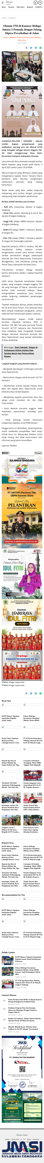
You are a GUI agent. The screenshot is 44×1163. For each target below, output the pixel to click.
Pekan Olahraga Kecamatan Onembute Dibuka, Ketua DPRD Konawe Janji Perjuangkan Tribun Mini (32, 718)
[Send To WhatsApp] (40, 48)
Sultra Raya (22, 40)
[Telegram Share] (36, 48)
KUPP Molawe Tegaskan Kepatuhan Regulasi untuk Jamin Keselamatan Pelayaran (10, 718)
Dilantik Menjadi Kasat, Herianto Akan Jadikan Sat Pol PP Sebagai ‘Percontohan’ (23, 1028)
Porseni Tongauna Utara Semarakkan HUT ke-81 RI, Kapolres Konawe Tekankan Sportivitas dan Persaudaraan (32, 785)
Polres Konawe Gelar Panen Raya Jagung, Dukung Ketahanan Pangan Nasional (30, 830)
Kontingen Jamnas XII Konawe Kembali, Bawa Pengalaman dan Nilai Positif (10, 808)
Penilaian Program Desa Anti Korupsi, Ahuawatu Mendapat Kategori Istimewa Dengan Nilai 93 (22, 1010)
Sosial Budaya (36, 37)
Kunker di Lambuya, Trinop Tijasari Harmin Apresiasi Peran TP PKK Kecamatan (24, 1020)
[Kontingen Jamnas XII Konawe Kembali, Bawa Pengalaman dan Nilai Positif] (11, 798)
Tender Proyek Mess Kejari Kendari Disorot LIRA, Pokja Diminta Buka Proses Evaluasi (31, 808)
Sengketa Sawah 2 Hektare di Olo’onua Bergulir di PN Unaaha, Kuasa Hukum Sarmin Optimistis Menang (10, 830)
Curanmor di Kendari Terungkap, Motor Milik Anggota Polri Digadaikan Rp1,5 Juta (32, 763)
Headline (13, 37)
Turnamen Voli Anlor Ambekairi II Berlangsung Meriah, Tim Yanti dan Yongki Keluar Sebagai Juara (11, 785)
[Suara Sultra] (12, 3)
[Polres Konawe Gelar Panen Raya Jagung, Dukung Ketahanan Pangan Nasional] (32, 820)
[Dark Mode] (36, 3)
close (24, 1139)
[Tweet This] (31, 48)
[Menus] (3, 3)
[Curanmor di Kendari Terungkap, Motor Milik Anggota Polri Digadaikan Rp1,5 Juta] (32, 753)
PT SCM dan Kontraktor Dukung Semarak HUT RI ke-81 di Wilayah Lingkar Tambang (32, 741)
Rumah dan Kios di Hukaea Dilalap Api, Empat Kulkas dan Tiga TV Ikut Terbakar (10, 763)
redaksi (5, 37)
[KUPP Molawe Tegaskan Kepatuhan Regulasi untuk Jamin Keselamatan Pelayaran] (11, 708)
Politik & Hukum (23, 37)
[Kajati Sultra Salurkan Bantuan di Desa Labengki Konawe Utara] (11, 731)
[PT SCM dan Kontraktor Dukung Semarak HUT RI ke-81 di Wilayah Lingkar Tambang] (32, 731)
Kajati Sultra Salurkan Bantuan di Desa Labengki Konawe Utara (10, 741)
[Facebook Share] (26, 48)
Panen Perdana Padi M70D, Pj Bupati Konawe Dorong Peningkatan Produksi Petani (25, 1001)
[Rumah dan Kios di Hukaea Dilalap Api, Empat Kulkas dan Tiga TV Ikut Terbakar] (11, 753)
